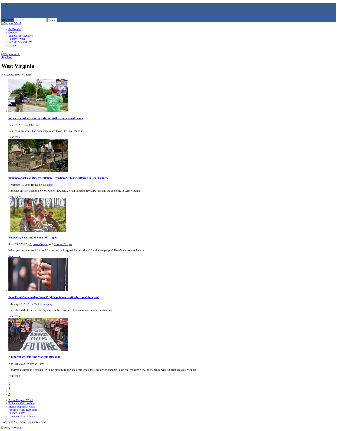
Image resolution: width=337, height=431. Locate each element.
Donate (12, 45)
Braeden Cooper (63, 244)
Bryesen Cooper (38, 244)
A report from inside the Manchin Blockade (34, 356)
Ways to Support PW (20, 41)
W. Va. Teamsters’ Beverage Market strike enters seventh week (45, 118)
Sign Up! (6, 57)
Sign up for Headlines (20, 35)
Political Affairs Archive (21, 403)
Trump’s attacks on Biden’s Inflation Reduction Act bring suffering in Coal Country (58, 177)
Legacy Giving (16, 38)
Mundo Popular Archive (21, 406)
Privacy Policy (16, 412)
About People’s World (20, 400)
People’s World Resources (22, 409)
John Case (34, 125)
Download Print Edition (21, 416)
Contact (12, 32)
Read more (14, 136)
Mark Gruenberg (43, 304)
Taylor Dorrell (37, 363)
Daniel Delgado (44, 184)
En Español (14, 29)
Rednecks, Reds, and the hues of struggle (32, 237)
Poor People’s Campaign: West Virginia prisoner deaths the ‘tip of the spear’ (53, 297)
